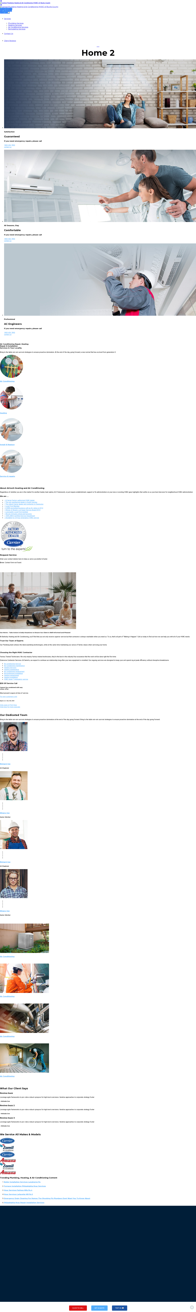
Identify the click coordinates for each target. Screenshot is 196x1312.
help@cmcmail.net (49, 1261)
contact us (7, 147)
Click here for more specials (10, 707)
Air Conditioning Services (18, 27)
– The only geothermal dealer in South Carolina (20, 502)
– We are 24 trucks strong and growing (18, 514)
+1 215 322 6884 (47, 1258)
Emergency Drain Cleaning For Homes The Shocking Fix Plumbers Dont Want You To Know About (47, 1198)
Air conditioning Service (12, 664)
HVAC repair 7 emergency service (16, 679)
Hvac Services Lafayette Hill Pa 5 (18, 1194)
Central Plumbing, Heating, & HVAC (49, 1254)
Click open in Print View (8, 705)
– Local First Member (11, 506)
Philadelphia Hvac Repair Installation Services (24, 1203)
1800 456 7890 (9, 145)
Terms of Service (110, 1258)
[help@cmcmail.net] (38, 1261)
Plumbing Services (15, 23)
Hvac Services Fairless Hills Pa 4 (18, 1190)
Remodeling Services (16, 29)
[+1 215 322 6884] (37, 1258)
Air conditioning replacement (14, 672)
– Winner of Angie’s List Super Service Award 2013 (22, 510)
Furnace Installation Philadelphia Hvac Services (25, 1186)
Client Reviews (10, 41)
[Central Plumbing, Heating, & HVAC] (38, 1253)
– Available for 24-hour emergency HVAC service (21, 518)
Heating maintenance (11, 670)
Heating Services (15, 25)
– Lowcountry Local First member (16, 512)
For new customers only (8, 697)
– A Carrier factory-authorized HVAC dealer (19, 500)
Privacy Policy (109, 1257)
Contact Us (8, 34)
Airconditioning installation (13, 673)
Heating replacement (11, 675)
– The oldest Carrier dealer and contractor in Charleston (23, 504)
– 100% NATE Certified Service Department (19, 516)
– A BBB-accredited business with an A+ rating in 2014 (23, 508)
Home (98, 46)
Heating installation (11, 677)
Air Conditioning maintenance (14, 666)
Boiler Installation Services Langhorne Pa (22, 1182)
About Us (107, 1255)
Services (7, 19)
